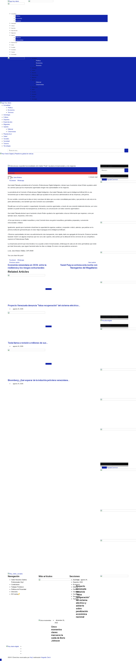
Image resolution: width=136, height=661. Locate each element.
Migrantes (13, 32)
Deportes (13, 28)
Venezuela (11, 173)
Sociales (13, 47)
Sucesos (18, 21)
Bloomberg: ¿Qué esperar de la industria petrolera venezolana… (38, 380)
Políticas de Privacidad (18, 589)
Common (115, 179)
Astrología (13, 23)
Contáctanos (15, 584)
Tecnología (13, 54)
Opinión (13, 35)
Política (18, 16)
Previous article (14, 262)
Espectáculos (14, 30)
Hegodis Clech (46, 657)
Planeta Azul (14, 42)
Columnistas (19, 40)
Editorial (18, 37)
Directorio (14, 592)
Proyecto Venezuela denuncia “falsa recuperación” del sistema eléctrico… (44, 305)
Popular (109, 179)
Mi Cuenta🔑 (15, 594)
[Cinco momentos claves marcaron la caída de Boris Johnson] (45, 620)
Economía (19, 18)
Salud (12, 44)
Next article (92, 262)
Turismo (13, 52)
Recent (104, 179)
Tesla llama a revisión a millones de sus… (28, 343)
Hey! (31, 657)
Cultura (13, 25)
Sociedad (13, 49)
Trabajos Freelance (17, 587)
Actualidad (13, 13)
